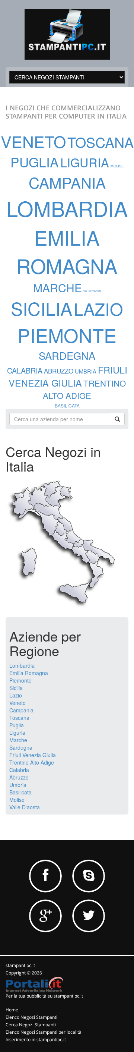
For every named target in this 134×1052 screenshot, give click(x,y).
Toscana (19, 717)
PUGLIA (34, 161)
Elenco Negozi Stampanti (31, 1017)
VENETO (33, 141)
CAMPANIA (67, 182)
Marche (18, 740)
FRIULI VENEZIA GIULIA (68, 376)
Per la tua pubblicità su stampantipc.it (44, 996)
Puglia (16, 725)
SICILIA (41, 308)
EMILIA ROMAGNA (67, 251)
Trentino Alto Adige (31, 762)
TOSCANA (100, 142)
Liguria (17, 732)
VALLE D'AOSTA (92, 291)
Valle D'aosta (24, 807)
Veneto (17, 702)
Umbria (17, 784)
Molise (17, 799)
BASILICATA (67, 405)
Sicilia (16, 688)
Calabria (19, 770)
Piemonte (20, 680)
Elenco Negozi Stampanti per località (44, 1032)
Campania (21, 710)
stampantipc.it (20, 965)
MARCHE (57, 287)
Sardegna (20, 747)
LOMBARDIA (67, 208)
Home (12, 1010)
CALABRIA (24, 370)
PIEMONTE (67, 334)
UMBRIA (85, 371)
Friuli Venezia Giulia (32, 755)
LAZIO (98, 308)
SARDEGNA (67, 355)
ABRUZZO (58, 370)
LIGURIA (84, 162)
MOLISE (117, 165)
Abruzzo (19, 777)
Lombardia (22, 665)
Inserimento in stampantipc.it (36, 1039)
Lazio (15, 695)
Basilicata (20, 792)
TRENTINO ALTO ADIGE (84, 389)
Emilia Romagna (28, 673)
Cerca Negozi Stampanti (31, 1024)
